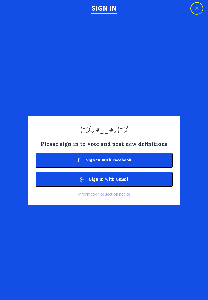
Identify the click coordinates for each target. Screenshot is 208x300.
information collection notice (104, 194)
